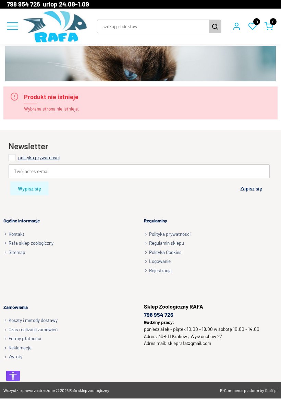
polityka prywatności (39, 157)
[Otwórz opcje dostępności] (13, 376)
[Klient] (236, 26)
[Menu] (11, 26)
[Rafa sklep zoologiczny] (55, 26)
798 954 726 (158, 314)
